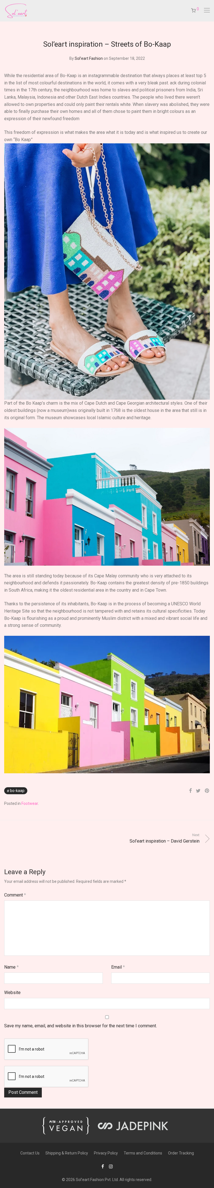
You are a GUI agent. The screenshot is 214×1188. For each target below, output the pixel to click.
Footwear (29, 803)
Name (11, 967)
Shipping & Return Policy (66, 1153)
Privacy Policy (106, 1153)
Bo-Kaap (17, 790)
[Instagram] (111, 1166)
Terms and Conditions (143, 1153)
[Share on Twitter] (198, 791)
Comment (15, 895)
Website (12, 992)
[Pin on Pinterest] (207, 791)
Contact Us (30, 1153)
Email (118, 967)
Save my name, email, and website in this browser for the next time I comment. (80, 1025)
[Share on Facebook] (190, 791)
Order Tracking (181, 1153)
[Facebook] (102, 1166)
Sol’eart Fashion (89, 58)
